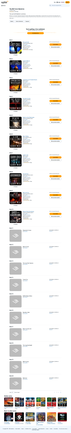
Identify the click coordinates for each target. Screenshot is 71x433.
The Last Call (26, 42)
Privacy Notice (34, 428)
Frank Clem (28, 45)
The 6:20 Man (6, 422)
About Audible (17, 428)
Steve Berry (18, 423)
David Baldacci (7, 423)
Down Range (28, 422)
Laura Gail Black (40, 424)
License (47, 428)
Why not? (50, 231)
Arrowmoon (25, 174)
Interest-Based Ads (41, 428)
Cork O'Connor (17, 407)
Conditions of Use (28, 428)
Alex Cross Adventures (62, 407)
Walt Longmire (28, 407)
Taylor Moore (29, 423)
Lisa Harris (61, 423)
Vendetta (59, 422)
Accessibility (56, 428)
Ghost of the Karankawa (28, 211)
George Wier (25, 44)
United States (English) (35, 429)
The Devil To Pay (26, 98)
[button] (12, 18)
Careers (22, 428)
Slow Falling (25, 136)
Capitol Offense (26, 61)
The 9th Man (17, 422)
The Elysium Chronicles (8, 407)
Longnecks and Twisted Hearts (30, 79)
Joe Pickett (38, 407)
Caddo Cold (25, 155)
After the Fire (26, 192)
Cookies (51, 428)
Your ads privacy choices (63, 428)
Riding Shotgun (50, 422)
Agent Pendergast (50, 407)
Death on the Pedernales (28, 117)
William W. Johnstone (51, 423)
